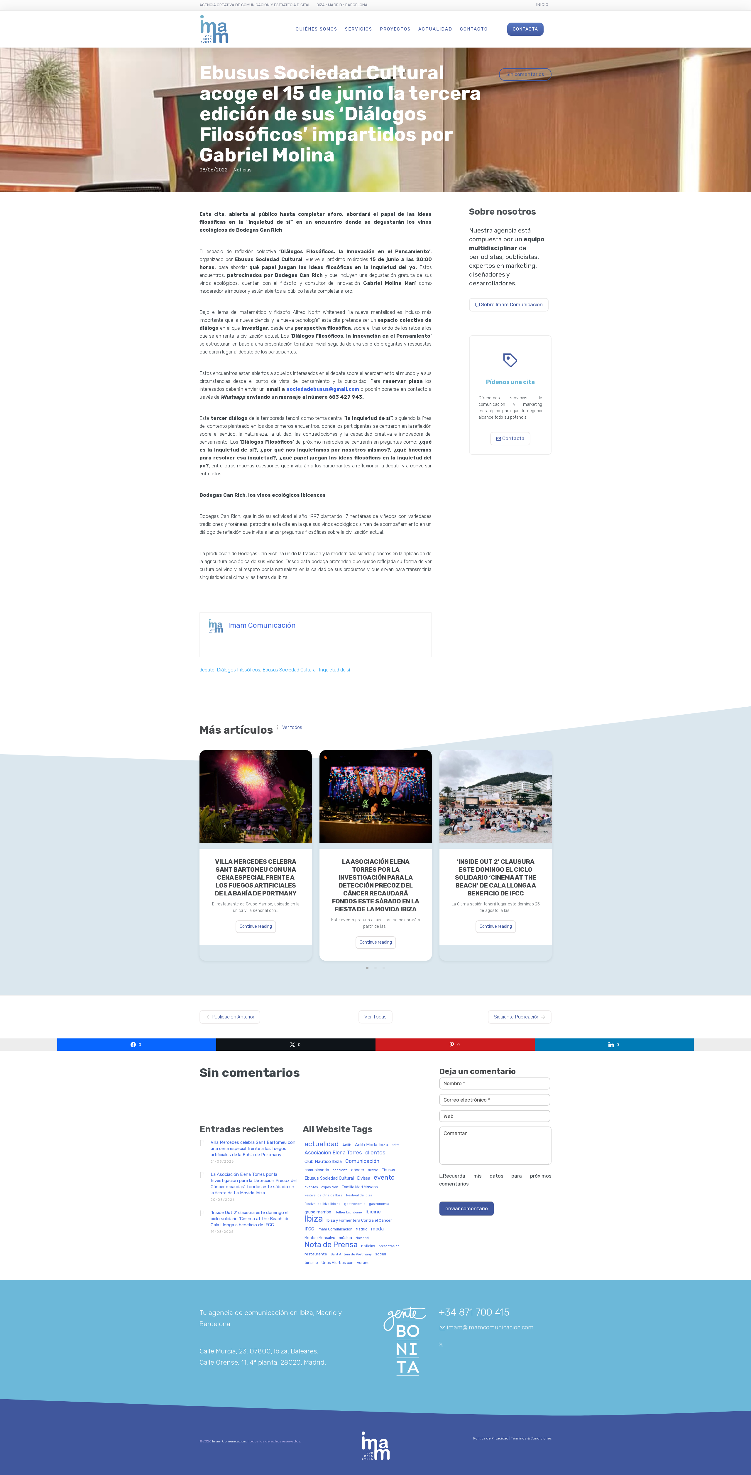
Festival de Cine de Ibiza (324, 1195)
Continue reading (256, 926)
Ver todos (292, 727)
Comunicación (362, 1161)
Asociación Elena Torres (333, 1153)
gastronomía (379, 1204)
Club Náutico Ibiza (323, 1161)
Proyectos (395, 29)
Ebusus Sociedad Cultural (290, 670)
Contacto (474, 29)
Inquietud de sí (334, 670)
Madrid (362, 1229)
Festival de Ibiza (359, 1195)
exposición (329, 1187)
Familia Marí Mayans (360, 1187)
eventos (311, 1187)
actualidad (322, 1144)
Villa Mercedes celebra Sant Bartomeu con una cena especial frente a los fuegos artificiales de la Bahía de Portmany (256, 877)
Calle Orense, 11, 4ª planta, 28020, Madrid (261, 1362)
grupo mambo (318, 1212)
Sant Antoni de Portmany (351, 1254)
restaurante (316, 1254)
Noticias (242, 170)
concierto (340, 1170)
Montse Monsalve (320, 1238)
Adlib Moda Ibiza (371, 1144)
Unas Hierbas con (337, 1263)
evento (384, 1177)
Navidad (362, 1238)
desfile (373, 1170)
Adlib (346, 1145)
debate (206, 670)
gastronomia (355, 1204)
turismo (311, 1263)
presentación (389, 1246)
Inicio (542, 4)
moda (377, 1229)
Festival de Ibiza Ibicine (323, 1204)
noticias (368, 1246)
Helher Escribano (348, 1212)
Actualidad (435, 29)
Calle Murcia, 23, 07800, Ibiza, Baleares (258, 1351)
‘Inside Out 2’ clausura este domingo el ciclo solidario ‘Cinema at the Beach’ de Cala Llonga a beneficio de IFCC (496, 877)
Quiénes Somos (316, 29)
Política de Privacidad (490, 1438)
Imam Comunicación (262, 625)
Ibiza (314, 1219)
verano (363, 1263)
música (345, 1237)
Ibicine (373, 1212)
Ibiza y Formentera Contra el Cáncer (359, 1220)
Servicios (358, 29)
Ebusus (388, 1170)
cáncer (357, 1170)
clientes (375, 1153)
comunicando (317, 1170)
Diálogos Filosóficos (238, 670)
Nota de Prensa (331, 1245)
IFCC (309, 1229)
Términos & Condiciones (531, 1438)
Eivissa (363, 1178)
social (380, 1254)
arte (395, 1145)
